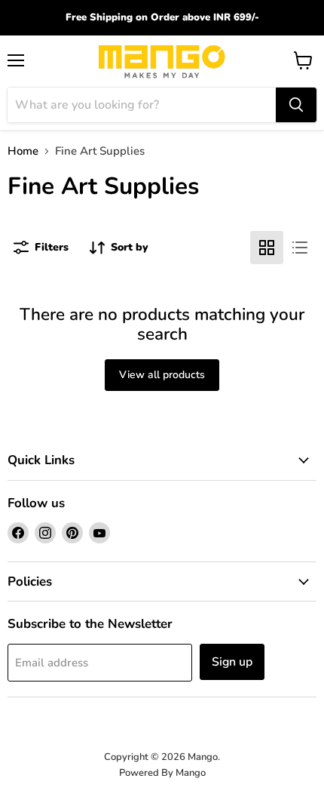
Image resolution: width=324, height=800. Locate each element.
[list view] (299, 247)
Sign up (232, 662)
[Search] (296, 105)
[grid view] (266, 247)
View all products (162, 375)
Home (23, 151)
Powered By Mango (162, 773)
